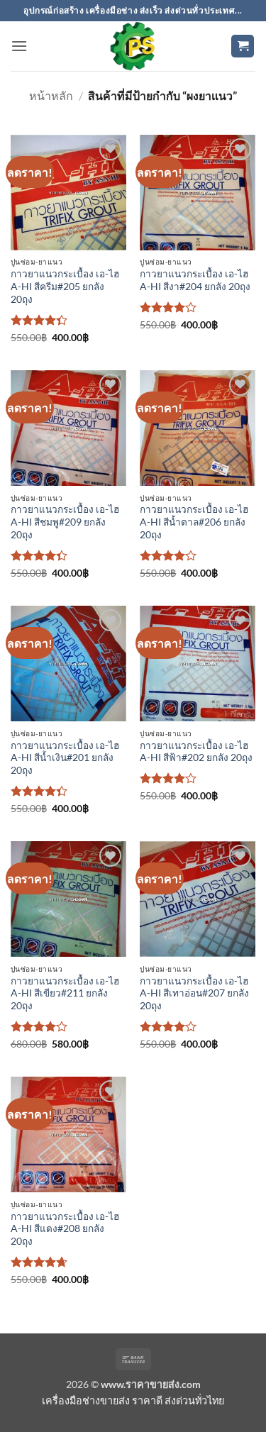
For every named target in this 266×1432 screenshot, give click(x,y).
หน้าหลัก (51, 95)
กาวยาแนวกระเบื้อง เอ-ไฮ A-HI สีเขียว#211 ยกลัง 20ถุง (65, 993)
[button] (19, 45)
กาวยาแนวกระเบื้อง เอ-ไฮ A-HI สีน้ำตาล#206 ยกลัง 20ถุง (194, 522)
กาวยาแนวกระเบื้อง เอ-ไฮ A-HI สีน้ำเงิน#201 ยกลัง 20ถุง (65, 758)
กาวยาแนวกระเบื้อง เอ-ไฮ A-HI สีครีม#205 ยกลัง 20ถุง (65, 286)
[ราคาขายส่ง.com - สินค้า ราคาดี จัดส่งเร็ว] (133, 46)
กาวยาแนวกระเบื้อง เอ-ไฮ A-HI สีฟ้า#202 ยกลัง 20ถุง (196, 752)
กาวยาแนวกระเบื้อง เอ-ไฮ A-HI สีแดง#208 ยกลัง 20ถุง (65, 1229)
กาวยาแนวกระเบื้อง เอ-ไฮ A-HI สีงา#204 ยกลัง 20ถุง (195, 280)
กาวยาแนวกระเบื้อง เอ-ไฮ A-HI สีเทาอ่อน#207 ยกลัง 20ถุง (194, 993)
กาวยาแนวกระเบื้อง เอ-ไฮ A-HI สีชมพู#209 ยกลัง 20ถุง (65, 522)
